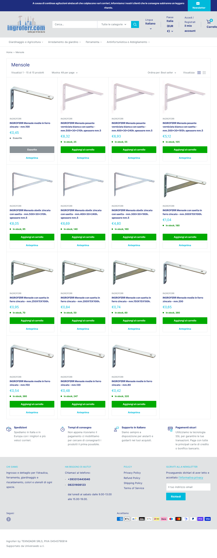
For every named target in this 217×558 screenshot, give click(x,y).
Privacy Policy (132, 472)
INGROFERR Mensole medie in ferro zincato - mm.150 (30, 383)
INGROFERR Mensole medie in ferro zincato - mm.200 (183, 299)
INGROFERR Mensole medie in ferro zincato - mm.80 (132, 383)
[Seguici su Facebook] (8, 519)
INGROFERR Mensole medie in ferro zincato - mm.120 (81, 383)
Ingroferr (15, 118)
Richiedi (176, 496)
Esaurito (32, 149)
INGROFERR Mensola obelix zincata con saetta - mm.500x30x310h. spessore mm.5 (30, 214)
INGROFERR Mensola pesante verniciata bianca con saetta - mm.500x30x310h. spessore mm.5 (81, 127)
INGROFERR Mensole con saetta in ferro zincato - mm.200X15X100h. (80, 299)
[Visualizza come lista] (204, 72)
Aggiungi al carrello (83, 149)
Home (9, 52)
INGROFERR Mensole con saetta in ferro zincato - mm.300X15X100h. (182, 212)
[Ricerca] (135, 24)
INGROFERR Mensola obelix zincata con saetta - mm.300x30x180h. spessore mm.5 (132, 214)
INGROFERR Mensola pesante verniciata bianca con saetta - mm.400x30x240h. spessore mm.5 (132, 127)
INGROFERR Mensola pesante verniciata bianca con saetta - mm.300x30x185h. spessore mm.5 (183, 127)
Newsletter (199, 7)
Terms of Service (134, 488)
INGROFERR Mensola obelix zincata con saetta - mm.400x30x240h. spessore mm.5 (81, 214)
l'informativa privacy (191, 477)
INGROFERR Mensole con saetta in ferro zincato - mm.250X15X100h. (29, 299)
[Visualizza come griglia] (199, 72)
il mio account (190, 28)
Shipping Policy (133, 483)
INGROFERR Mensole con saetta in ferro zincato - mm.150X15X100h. (131, 299)
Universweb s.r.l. (34, 546)
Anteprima (32, 157)
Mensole (20, 52)
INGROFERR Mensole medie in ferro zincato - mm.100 (30, 125)
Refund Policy (132, 478)
